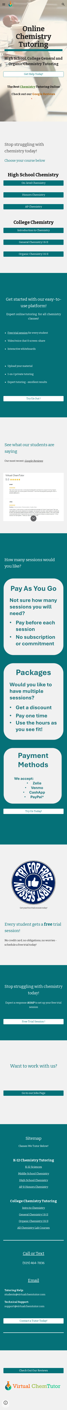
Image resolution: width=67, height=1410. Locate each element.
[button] (3, 4)
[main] (33, 37)
